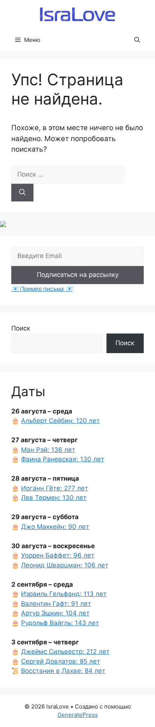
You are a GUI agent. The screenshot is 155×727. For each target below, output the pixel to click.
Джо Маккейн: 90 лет (55, 526)
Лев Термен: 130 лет (54, 497)
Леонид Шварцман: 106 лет (64, 565)
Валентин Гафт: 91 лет (56, 603)
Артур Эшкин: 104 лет (55, 613)
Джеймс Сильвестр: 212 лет (65, 651)
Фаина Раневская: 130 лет (62, 459)
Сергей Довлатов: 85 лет (60, 661)
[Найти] (22, 193)
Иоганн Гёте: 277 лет (54, 488)
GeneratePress (78, 714)
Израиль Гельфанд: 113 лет (63, 594)
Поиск (20, 328)
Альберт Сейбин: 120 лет (60, 420)
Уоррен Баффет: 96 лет (57, 555)
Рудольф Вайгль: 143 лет (60, 623)
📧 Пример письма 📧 (42, 288)
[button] (137, 40)
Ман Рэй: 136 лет (48, 449)
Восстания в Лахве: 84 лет (63, 671)
